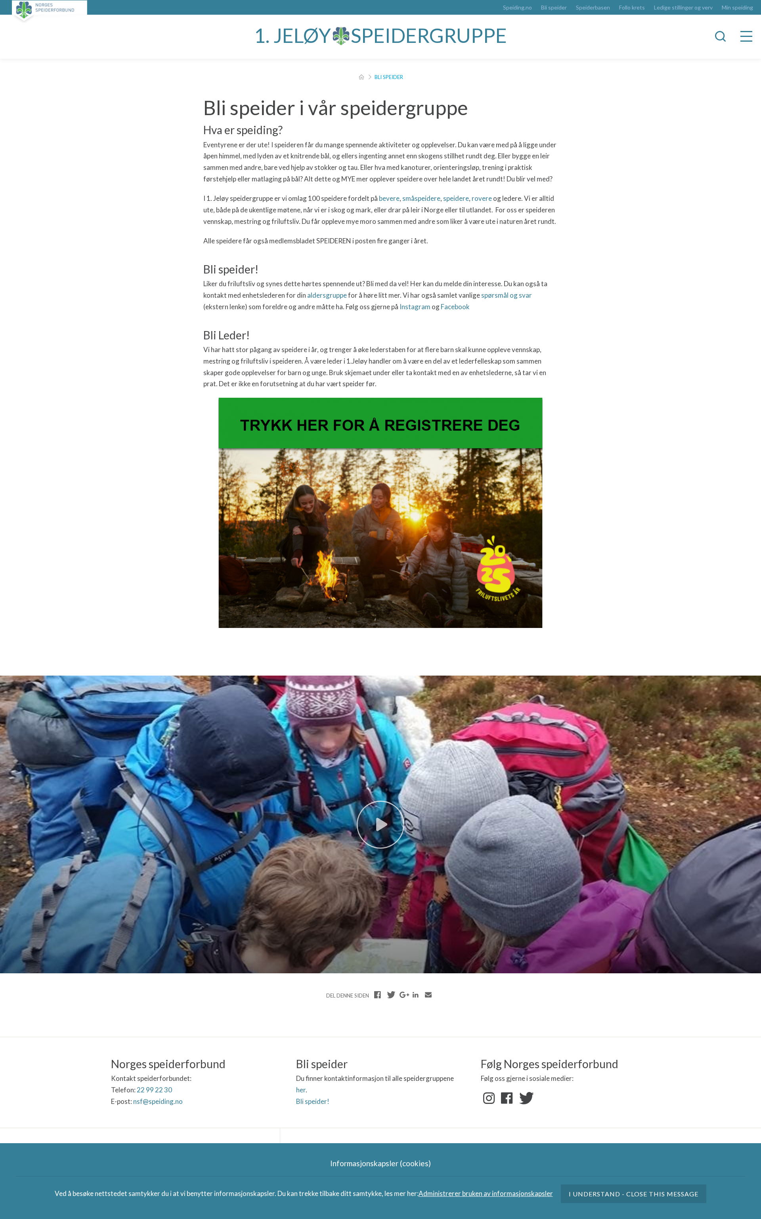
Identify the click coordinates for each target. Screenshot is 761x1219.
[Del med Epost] (428, 994)
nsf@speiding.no (158, 1101)
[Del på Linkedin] (415, 994)
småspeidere (421, 198)
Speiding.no (517, 7)
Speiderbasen (593, 7)
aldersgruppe (327, 295)
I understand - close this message (634, 1194)
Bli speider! (312, 1101)
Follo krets (632, 7)
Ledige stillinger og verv (683, 7)
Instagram (415, 306)
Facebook (455, 306)
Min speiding (737, 7)
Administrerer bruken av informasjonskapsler (486, 1193)
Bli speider (554, 7)
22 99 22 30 (154, 1090)
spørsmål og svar (506, 295)
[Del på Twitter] (390, 994)
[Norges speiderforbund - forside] (49, 11)
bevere (389, 198)
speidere (456, 198)
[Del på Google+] (403, 994)
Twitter (524, 1098)
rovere (482, 198)
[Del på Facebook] (377, 994)
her (301, 1090)
